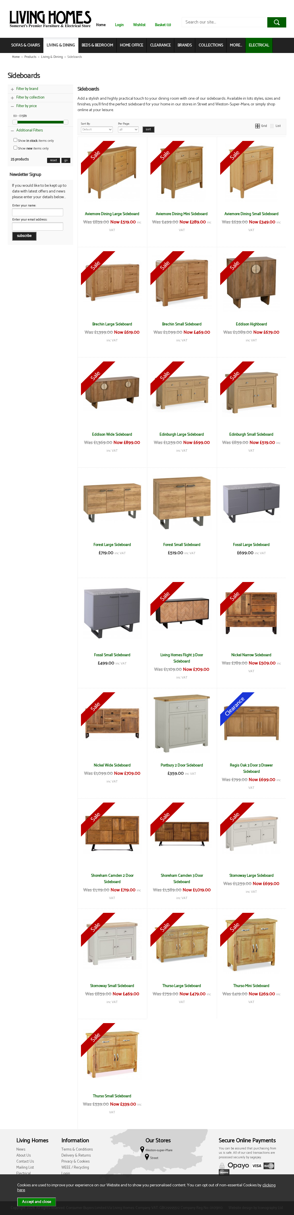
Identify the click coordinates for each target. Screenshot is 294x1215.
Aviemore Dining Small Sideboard (251, 214)
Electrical (23, 1174)
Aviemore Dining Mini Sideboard (182, 214)
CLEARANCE (160, 45)
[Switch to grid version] (257, 126)
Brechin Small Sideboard (182, 324)
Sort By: (85, 123)
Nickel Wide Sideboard (112, 765)
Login (119, 25)
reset (53, 160)
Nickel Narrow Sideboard (251, 655)
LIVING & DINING (61, 45)
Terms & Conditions (77, 1150)
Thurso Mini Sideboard (251, 986)
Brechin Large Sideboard (112, 324)
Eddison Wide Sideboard (112, 434)
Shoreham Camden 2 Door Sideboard (112, 878)
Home (101, 25)
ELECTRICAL (259, 45)
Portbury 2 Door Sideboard (182, 765)
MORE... (236, 45)
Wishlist (139, 25)
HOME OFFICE (131, 45)
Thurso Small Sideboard (112, 1096)
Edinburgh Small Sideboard (251, 434)
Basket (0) (163, 25)
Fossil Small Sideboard (112, 655)
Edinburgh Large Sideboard (182, 434)
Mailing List (25, 1168)
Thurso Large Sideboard (182, 986)
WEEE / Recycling (75, 1168)
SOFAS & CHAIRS (25, 45)
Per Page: (124, 123)
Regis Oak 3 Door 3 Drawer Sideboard (251, 768)
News (20, 1150)
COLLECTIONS (211, 45)
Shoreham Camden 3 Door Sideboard (182, 878)
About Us (23, 1156)
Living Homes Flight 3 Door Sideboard (181, 658)
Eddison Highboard (251, 324)
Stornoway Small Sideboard (112, 986)
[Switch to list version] (272, 126)
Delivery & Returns (76, 1156)
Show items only (35, 140)
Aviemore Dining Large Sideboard (112, 214)
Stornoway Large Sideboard (251, 875)
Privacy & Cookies (75, 1162)
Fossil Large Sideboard (251, 545)
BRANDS (185, 45)
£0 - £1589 (20, 116)
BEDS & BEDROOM (97, 45)
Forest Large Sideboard (112, 545)
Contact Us (25, 1162)
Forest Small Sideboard (181, 545)
